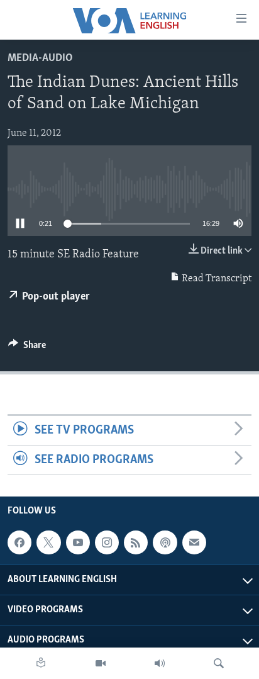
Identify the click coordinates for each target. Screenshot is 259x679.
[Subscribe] (194, 542)
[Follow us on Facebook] (19, 542)
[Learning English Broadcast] (160, 663)
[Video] (100, 663)
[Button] (27, 348)
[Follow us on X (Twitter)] (48, 542)
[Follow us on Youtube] (78, 542)
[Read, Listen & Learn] (40, 663)
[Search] (219, 663)
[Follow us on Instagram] (107, 542)
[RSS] (136, 542)
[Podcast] (165, 542)
